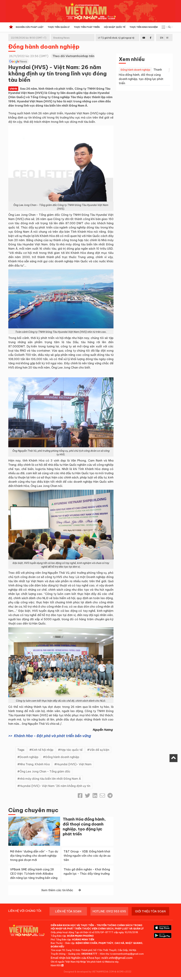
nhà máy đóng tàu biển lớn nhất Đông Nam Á (50, 778)
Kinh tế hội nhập (42, 750)
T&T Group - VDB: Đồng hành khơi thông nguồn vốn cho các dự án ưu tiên (87, 856)
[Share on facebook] (80, 795)
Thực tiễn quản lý (59, 27)
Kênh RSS (56, 965)
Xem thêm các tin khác (57, 890)
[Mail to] (102, 795)
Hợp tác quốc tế (71, 750)
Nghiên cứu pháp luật (29, 27)
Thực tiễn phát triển (87, 27)
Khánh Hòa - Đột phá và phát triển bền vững (52, 736)
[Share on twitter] (87, 795)
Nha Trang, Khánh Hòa (35, 764)
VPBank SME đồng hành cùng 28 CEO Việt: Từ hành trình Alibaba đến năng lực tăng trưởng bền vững (33, 874)
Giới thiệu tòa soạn (150, 911)
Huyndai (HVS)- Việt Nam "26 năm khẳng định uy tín (55, 786)
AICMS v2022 (124, 971)
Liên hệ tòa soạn (68, 911)
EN (161, 37)
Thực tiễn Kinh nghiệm (144, 27)
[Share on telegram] (110, 795)
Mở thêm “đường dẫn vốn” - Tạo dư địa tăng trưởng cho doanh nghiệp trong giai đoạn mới (34, 856)
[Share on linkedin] (95, 795)
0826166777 (89, 953)
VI (167, 37)
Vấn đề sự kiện (99, 750)
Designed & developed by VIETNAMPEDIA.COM (89, 971)
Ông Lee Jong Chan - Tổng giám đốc (45, 771)
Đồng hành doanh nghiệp (44, 46)
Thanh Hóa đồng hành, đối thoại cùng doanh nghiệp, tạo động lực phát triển (84, 826)
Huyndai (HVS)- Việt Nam (74, 764)
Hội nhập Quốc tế (114, 27)
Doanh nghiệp (29, 757)
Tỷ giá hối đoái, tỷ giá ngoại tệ (117, 37)
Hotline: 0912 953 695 (109, 911)
